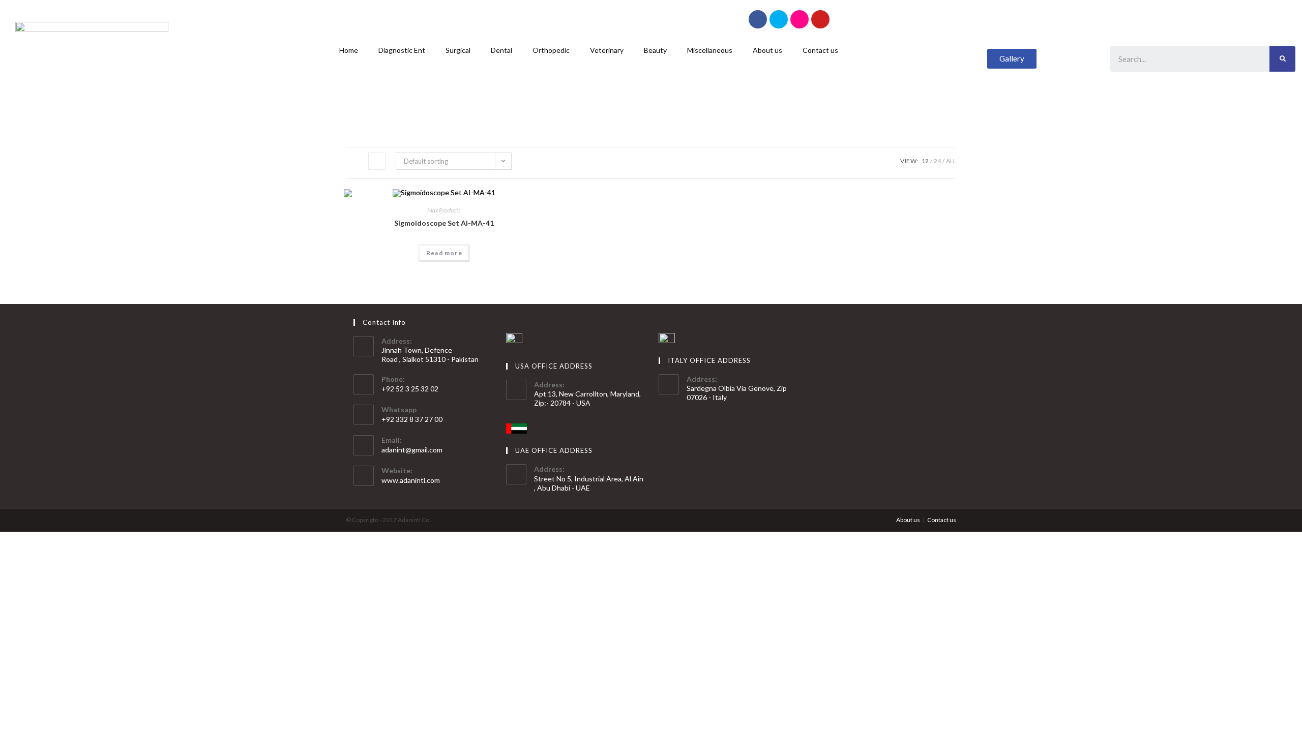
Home (348, 50)
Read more (444, 253)
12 (925, 161)
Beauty (655, 50)
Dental (501, 50)
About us (767, 50)
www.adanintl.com (410, 480)
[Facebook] (758, 19)
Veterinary (607, 50)
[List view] (377, 161)
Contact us (820, 50)
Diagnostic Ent (401, 50)
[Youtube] (820, 19)
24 (937, 161)
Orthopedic (551, 50)
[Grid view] (354, 161)
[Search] (1282, 59)
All (951, 161)
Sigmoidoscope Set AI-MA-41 (444, 223)
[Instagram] (799, 19)
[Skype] (779, 19)
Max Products (444, 210)
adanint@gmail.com (411, 449)
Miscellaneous (709, 50)
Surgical (458, 50)
